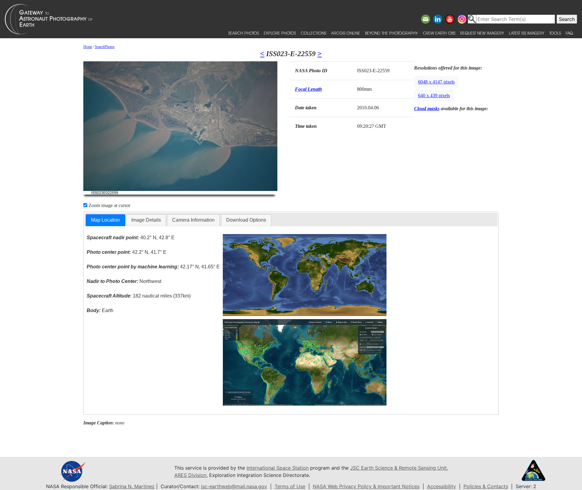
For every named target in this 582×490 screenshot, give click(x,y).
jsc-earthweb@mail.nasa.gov (234, 486)
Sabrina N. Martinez (132, 486)
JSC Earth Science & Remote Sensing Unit (398, 468)
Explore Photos (280, 33)
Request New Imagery (482, 33)
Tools (555, 33)
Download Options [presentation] (246, 220)
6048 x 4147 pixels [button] (436, 81)
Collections (313, 33)
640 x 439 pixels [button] (434, 95)
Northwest (124, 281)
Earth (100, 310)
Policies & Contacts (485, 486)
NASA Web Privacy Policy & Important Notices (366, 486)
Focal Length (308, 89)
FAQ (569, 33)
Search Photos (243, 33)
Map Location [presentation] (105, 220)
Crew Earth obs (439, 33)
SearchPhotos (105, 47)
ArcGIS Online (345, 33)
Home (87, 47)
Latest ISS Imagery (526, 33)
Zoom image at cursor (108, 205)
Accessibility (441, 486)
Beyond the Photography (391, 33)
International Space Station (277, 468)
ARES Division (190, 475)
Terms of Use (290, 486)
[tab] (105, 220)
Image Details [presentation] (146, 220)
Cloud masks (427, 108)
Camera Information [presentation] (193, 220)
